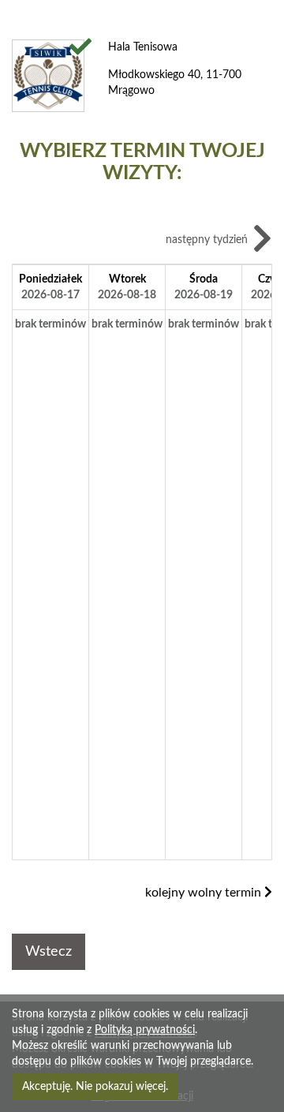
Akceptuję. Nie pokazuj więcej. (95, 1086)
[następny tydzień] (262, 241)
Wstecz (48, 952)
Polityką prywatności (145, 1029)
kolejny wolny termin (204, 892)
